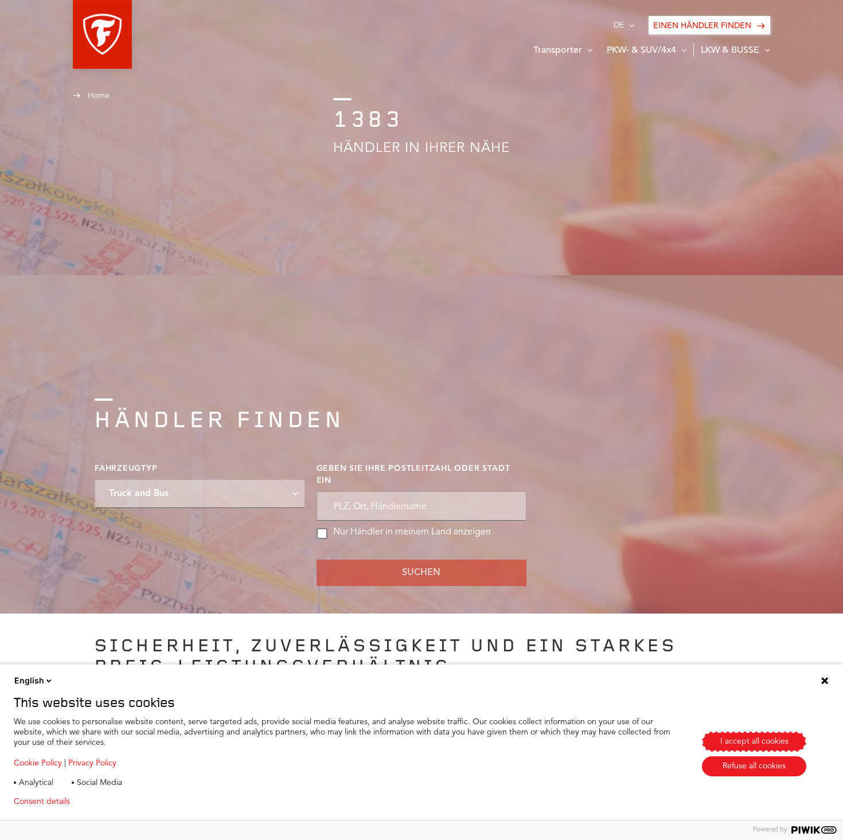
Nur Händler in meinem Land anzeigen (412, 532)
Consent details (42, 802)
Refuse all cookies (754, 766)
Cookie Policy (38, 763)
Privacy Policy (92, 763)
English (29, 680)
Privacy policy (112, 802)
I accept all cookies (754, 741)
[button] (102, 34)
